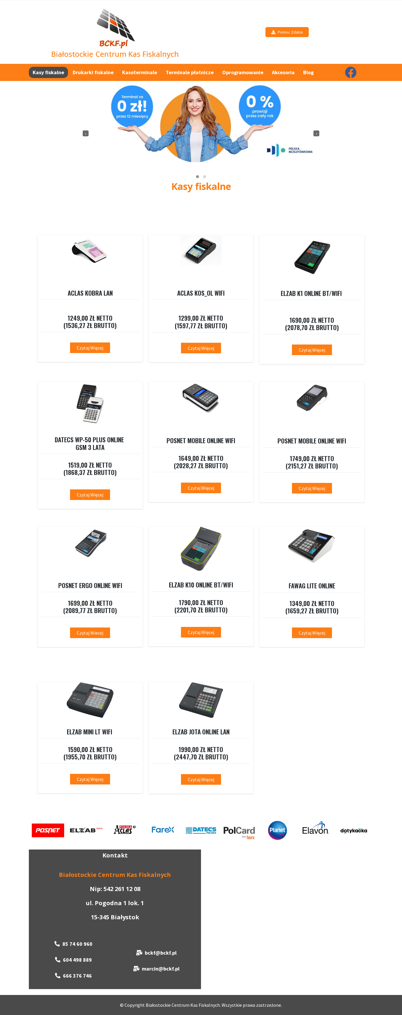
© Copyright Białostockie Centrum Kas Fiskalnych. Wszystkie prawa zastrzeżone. (201, 1005)
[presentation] (86, 133)
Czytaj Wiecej (90, 633)
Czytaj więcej (312, 350)
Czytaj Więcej (90, 348)
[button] (197, 177)
